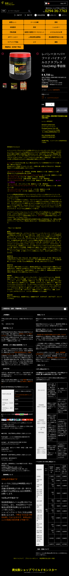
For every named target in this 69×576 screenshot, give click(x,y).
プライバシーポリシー (31, 558)
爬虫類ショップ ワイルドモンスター (34, 569)
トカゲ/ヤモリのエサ (53, 98)
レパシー (9, 162)
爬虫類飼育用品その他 (56, 37)
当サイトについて (19, 558)
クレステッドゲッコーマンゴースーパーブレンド (22, 185)
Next (37, 53)
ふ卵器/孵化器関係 (34, 37)
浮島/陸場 (13, 32)
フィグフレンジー (13, 177)
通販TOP (29, 15)
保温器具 (13, 27)
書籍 (56, 42)
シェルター (56, 27)
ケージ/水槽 (34, 22)
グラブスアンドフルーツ (15, 171)
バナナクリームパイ (14, 191)
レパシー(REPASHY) (54, 90)
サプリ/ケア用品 (13, 42)
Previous (2, 53)
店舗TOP (19, 15)
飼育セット (13, 22)
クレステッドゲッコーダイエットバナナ (19, 189)
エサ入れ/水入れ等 (56, 32)
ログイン (64, 15)
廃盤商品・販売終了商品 (13, 47)
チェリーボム (12, 184)
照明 (56, 22)
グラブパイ (41, 215)
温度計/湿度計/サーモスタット (34, 32)
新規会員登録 (41, 15)
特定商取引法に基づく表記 (47, 558)
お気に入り (53, 15)
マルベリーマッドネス (14, 178)
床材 (34, 27)
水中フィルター (13, 37)
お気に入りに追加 (62, 110)
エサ (34, 42)
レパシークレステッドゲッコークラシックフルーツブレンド (25, 175)
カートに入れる (47, 110)
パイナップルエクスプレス (16, 180)
